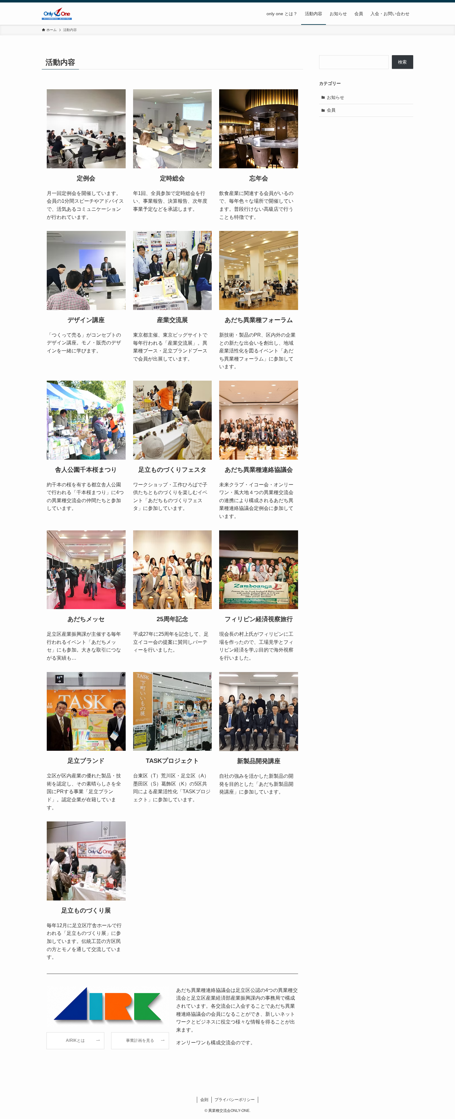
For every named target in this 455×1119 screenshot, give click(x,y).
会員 (331, 110)
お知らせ (335, 97)
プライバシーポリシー (234, 1099)
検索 (402, 62)
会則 (204, 1099)
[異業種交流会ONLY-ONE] (57, 13)
